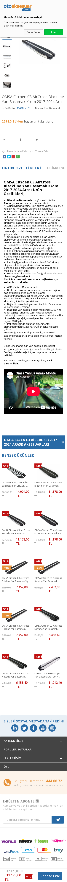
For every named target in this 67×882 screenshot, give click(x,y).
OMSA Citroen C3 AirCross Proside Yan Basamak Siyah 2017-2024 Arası (48, 532)
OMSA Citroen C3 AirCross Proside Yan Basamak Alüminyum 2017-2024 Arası (16, 532)
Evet (53, 32)
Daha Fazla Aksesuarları (31, 442)
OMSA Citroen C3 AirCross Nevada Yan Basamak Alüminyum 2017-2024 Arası (48, 627)
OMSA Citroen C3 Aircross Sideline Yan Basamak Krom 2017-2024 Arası (15, 627)
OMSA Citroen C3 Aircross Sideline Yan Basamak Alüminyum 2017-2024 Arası (48, 579)
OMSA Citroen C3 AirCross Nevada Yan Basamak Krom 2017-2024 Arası (16, 675)
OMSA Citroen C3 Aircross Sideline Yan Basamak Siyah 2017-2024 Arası (16, 579)
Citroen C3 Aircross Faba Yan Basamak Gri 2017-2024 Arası (15, 484)
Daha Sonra (33, 32)
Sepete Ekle (50, 876)
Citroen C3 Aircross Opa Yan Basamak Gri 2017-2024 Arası (47, 675)
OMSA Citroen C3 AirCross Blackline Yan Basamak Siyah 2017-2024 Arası (48, 484)
